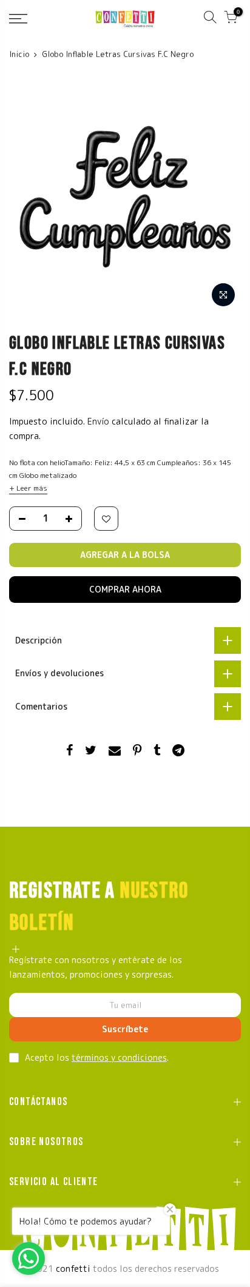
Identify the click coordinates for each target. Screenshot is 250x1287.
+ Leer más (28, 488)
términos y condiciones (119, 1057)
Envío (99, 421)
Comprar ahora (125, 589)
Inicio (19, 54)
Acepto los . (97, 1057)
